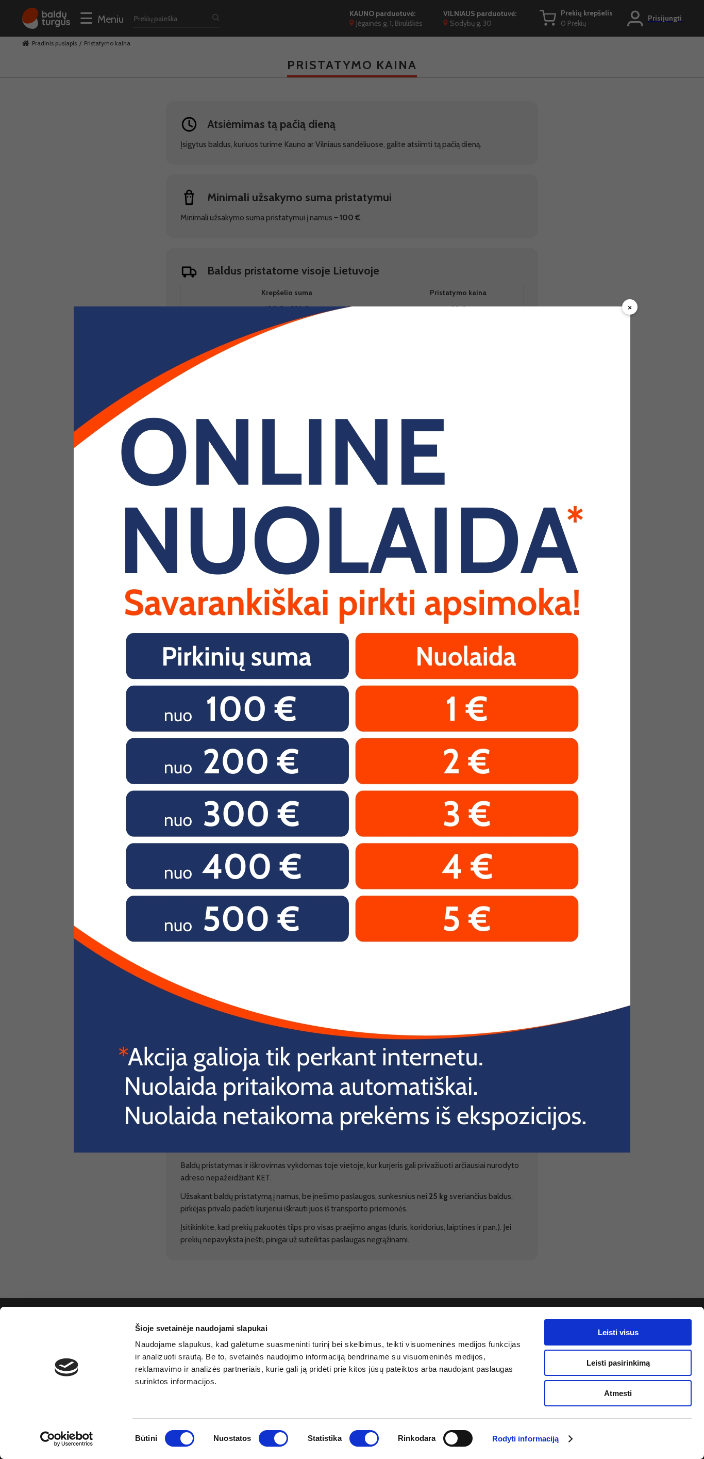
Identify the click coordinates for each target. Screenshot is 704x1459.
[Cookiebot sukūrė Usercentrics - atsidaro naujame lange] (67, 1439)
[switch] (273, 1438)
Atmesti (618, 1393)
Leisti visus (618, 1332)
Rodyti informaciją (525, 1438)
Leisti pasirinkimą (618, 1362)
